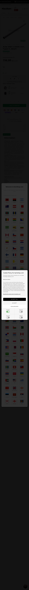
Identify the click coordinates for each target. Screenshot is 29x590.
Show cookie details (14, 306)
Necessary (8, 309)
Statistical (21, 315)
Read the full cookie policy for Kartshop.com (11, 294)
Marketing (21, 309)
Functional (8, 315)
